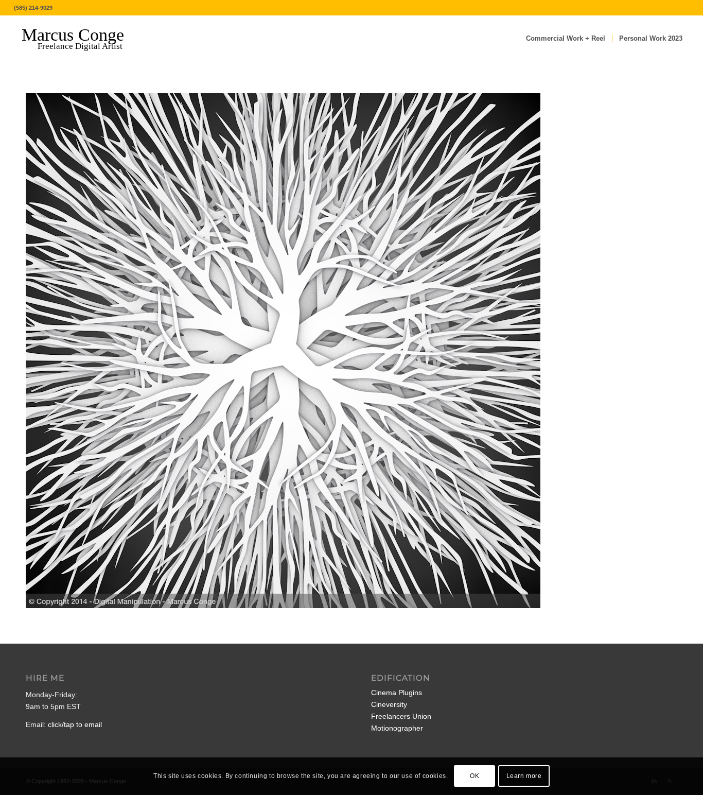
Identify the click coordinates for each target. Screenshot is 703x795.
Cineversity (389, 704)
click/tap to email (75, 724)
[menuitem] (565, 38)
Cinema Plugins (396, 692)
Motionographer (397, 728)
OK (474, 776)
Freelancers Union (401, 716)
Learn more (524, 776)
